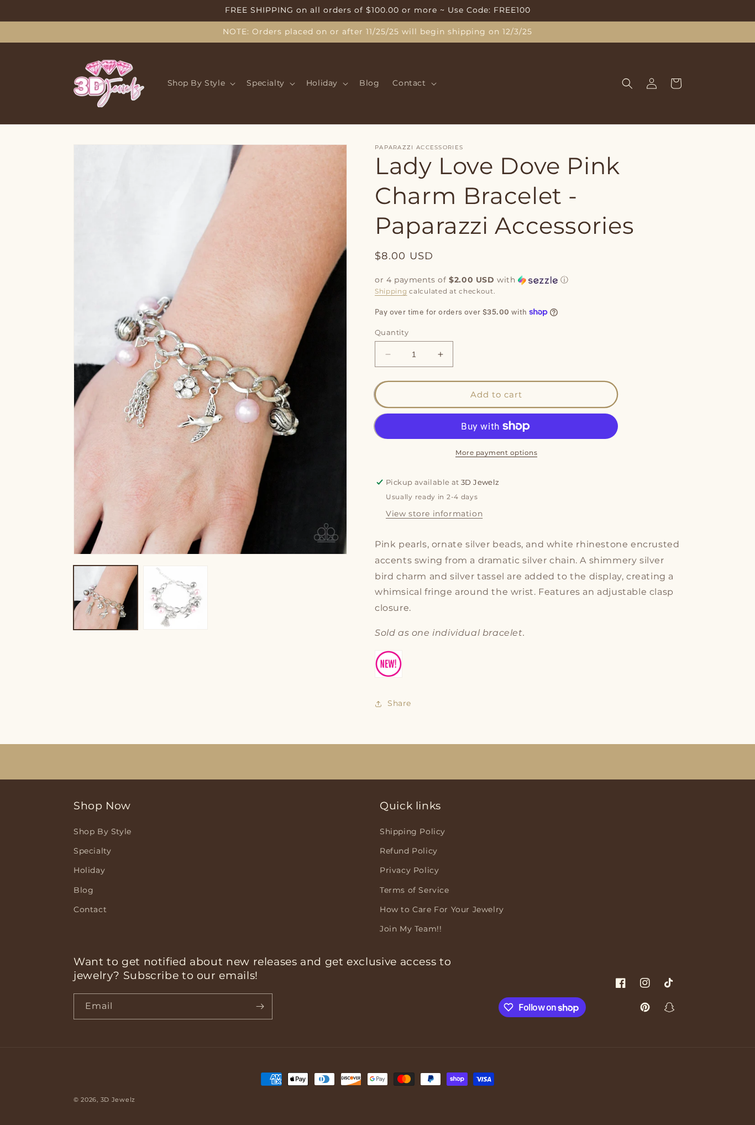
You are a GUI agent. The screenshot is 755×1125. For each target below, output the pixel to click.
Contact (90, 909)
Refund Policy (409, 851)
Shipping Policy (412, 831)
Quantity (391, 332)
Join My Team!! (411, 929)
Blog (83, 890)
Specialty (92, 851)
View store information (434, 514)
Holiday (89, 870)
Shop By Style (103, 831)
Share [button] (399, 703)
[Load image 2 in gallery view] (175, 598)
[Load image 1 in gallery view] (106, 598)
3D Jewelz (118, 1099)
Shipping (391, 291)
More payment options (496, 452)
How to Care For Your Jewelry (442, 909)
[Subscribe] (260, 1006)
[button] (200, 83)
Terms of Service (414, 890)
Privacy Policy (409, 870)
